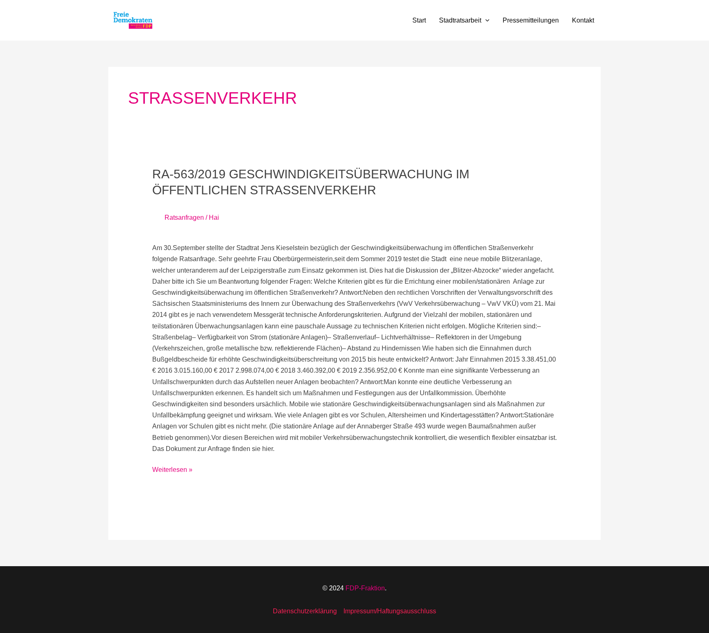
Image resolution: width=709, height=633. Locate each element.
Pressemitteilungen (531, 20)
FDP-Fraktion (365, 588)
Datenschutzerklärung (305, 611)
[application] (485, 20)
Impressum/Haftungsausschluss (389, 611)
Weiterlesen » (172, 468)
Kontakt (583, 20)
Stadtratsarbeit (460, 20)
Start (419, 20)
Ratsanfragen (184, 217)
